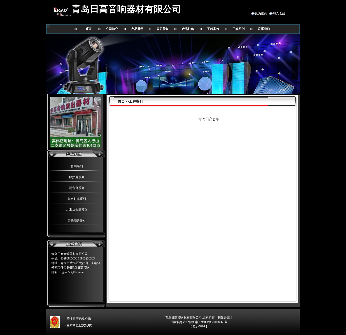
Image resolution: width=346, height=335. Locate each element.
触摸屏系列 (76, 177)
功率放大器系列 (76, 210)
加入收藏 (279, 13)
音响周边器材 (77, 220)
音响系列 (77, 166)
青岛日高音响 (209, 119)
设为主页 (261, 13)
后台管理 (199, 326)
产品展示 (137, 29)
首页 (88, 29)
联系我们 (264, 29)
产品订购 (188, 29)
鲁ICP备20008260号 (214, 322)
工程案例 (213, 29)
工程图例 (239, 29)
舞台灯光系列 (77, 199)
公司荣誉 (163, 29)
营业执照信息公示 (79, 319)
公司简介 (112, 29)
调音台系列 (76, 188)
